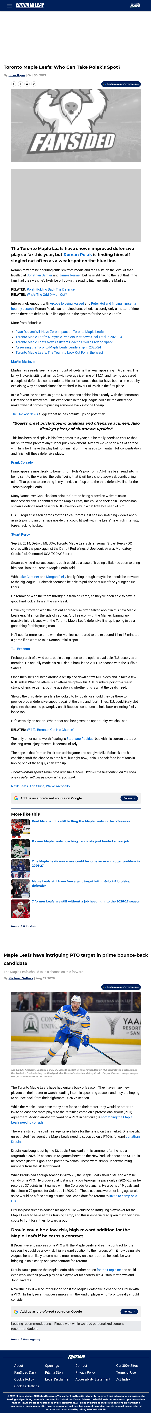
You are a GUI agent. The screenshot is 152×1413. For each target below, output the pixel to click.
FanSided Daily (25, 1372)
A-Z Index (123, 1379)
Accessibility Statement (92, 1379)
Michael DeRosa (21, 978)
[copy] (33, 84)
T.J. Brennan (20, 649)
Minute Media (24, 1396)
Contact (81, 1366)
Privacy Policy (85, 1372)
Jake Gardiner (29, 577)
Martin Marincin (23, 361)
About (18, 1366)
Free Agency (31, 1339)
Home (15, 926)
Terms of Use (126, 1372)
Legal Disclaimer (57, 1379)
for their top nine (109, 1270)
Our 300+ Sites (127, 1366)
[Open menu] (9, 5)
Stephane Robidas (80, 739)
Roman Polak (78, 254)
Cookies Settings (26, 1386)
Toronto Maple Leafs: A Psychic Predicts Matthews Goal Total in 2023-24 (69, 337)
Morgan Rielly (56, 577)
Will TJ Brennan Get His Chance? (51, 730)
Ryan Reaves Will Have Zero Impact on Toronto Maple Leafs (60, 332)
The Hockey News (24, 414)
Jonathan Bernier (39, 275)
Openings (52, 1366)
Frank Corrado (22, 462)
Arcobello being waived (67, 303)
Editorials (29, 926)
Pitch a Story (54, 1372)
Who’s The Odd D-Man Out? (47, 294)
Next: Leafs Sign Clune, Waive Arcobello (40, 786)
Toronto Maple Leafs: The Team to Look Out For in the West (59, 352)
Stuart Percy (20, 534)
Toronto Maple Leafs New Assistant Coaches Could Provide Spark (64, 342)
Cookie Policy (24, 1379)
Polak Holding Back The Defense (51, 289)
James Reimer (70, 275)
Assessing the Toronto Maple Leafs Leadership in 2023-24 (58, 347)
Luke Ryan (17, 75)
